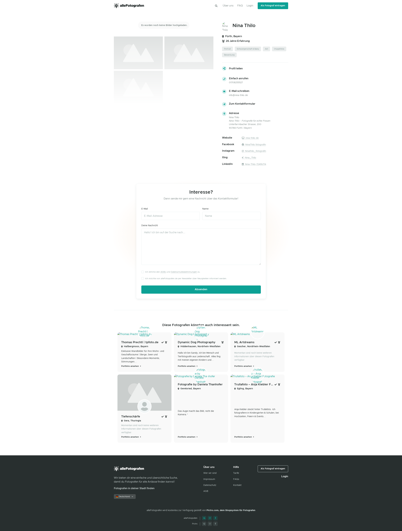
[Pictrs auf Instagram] (210, 524)
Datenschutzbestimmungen (184, 272)
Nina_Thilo (250, 158)
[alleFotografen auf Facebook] (215, 518)
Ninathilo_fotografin (255, 151)
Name (205, 209)
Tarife (236, 473)
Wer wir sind (210, 473)
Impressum (209, 479)
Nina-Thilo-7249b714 (255, 164)
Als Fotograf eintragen (273, 6)
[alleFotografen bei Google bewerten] (204, 518)
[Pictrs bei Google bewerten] (204, 524)
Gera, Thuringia (132, 421)
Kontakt (237, 485)
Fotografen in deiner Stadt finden (134, 488)
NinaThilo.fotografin (255, 145)
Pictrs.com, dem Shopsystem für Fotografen (230, 510)
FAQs (236, 479)
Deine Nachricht (149, 225)
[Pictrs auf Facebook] (215, 524)
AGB (205, 491)
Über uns (228, 5)
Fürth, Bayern (233, 36)
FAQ (240, 5)
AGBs (163, 272)
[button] (216, 6)
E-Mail (144, 209)
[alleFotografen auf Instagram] (210, 518)
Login (250, 5)
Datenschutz (209, 485)
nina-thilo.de (252, 138)
